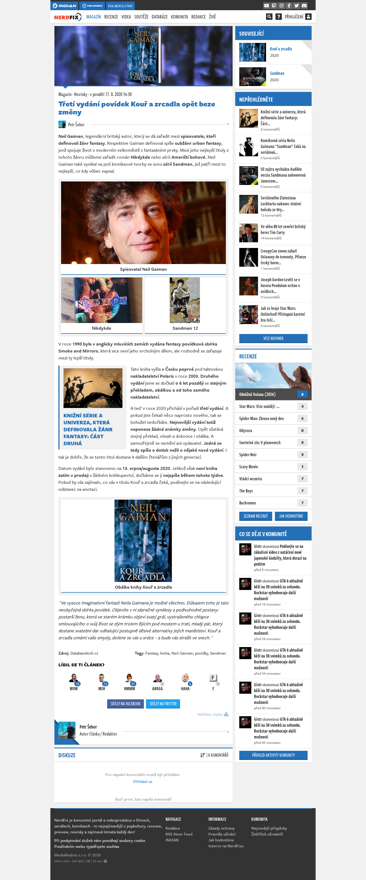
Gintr (258, 546)
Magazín (93, 16)
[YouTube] (266, 5)
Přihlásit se (142, 781)
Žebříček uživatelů (267, 834)
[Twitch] (274, 5)
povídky (201, 653)
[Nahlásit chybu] (105, 861)
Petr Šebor (75, 124)
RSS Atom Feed (179, 834)
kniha (164, 653)
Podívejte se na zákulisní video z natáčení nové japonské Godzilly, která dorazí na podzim (280, 555)
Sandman (218, 653)
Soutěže (141, 16)
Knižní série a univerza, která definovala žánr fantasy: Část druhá (88, 429)
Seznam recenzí (256, 516)
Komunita (179, 16)
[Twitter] (296, 5)
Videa (126, 16)
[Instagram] (281, 5)
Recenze (111, 16)
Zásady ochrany (221, 828)
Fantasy (151, 653)
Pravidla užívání (222, 834)
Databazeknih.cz (84, 653)
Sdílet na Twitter (163, 703)
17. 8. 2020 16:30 (111, 94)
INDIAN (172, 839)
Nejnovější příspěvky (269, 828)
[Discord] (304, 5)
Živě (212, 16)
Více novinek (273, 338)
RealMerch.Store (120, 5)
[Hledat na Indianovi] (269, 16)
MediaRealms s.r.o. (70, 855)
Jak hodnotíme (291, 516)
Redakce (198, 16)
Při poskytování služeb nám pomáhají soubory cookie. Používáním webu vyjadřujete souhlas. (100, 843)
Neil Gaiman (182, 653)
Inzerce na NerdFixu (226, 845)
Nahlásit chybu (210, 714)
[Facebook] (289, 5)
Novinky (80, 94)
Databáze (160, 16)
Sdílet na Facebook (125, 703)
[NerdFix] (68, 16)
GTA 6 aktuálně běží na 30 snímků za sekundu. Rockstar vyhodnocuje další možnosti (278, 590)
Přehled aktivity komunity (273, 755)
